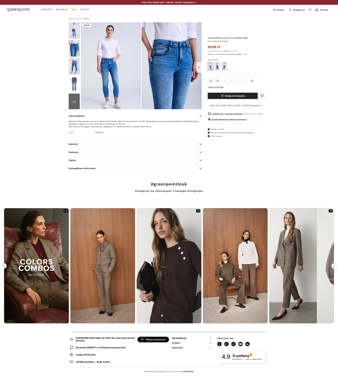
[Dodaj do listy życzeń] (262, 96)
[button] (192, 339)
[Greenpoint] (18, 10)
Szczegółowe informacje (82, 168)
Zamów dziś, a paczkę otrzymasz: (237, 114)
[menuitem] (47, 9)
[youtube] (240, 344)
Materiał (73, 144)
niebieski (99, 132)
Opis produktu (77, 116)
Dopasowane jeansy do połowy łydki (228, 37)
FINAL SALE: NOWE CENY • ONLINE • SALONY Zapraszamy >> (236, 105)
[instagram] (226, 344)
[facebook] (219, 344)
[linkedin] (247, 344)
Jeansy (79, 19)
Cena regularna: (222, 51)
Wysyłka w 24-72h (217, 129)
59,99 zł (214, 47)
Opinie (72, 160)
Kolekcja (72, 19)
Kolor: (213, 60)
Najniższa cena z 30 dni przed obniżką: (227, 54)
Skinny (86, 19)
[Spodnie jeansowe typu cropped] (224, 66)
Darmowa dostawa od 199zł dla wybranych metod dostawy (232, 133)
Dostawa (73, 152)
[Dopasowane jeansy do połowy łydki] (74, 30)
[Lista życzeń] (310, 9)
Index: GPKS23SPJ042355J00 (218, 41)
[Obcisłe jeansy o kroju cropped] (217, 66)
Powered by (177, 371)
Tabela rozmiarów (216, 87)
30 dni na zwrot (216, 136)
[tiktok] (233, 344)
